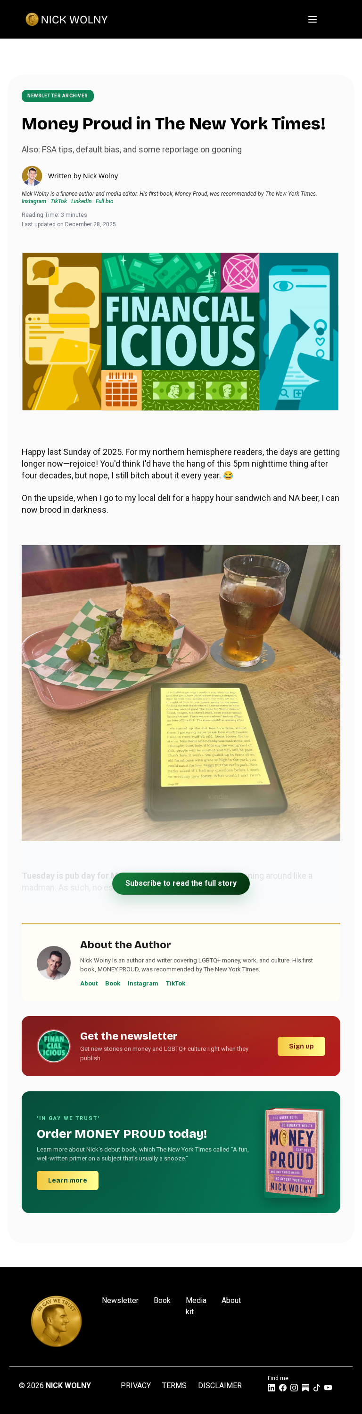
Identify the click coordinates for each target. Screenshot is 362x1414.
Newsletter (120, 1300)
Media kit (196, 1306)
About (89, 983)
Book (112, 983)
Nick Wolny (100, 175)
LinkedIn (81, 201)
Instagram (34, 201)
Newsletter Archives (57, 95)
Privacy (136, 1385)
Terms (174, 1385)
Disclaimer (220, 1385)
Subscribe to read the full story (181, 883)
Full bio (105, 201)
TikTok (58, 201)
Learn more (67, 1180)
